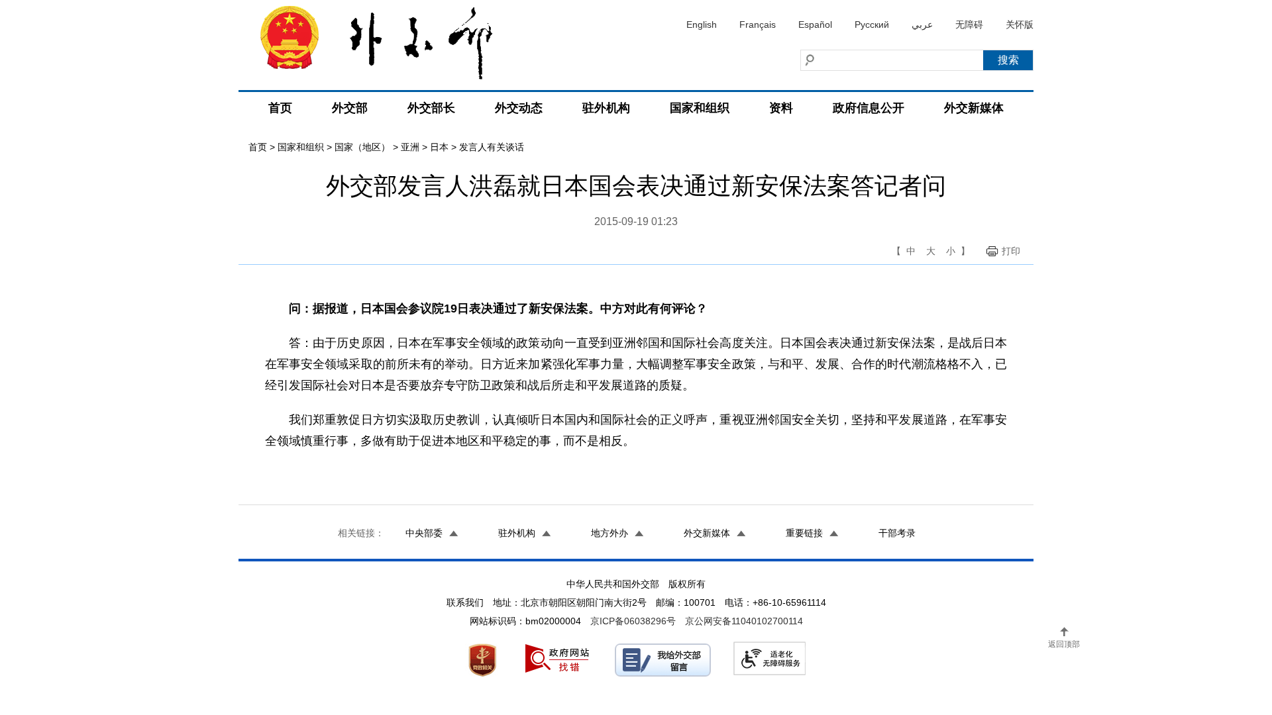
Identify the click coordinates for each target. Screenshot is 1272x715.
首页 (280, 108)
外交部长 (431, 108)
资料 (781, 108)
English (701, 24)
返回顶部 (1064, 644)
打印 (1011, 251)
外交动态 (519, 108)
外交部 (350, 108)
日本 (439, 147)
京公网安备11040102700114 (744, 621)
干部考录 (897, 533)
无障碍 (969, 24)
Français (757, 24)
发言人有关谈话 (491, 147)
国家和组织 (699, 108)
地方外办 (609, 533)
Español (815, 24)
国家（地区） (362, 147)
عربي (922, 24)
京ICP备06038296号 (633, 621)
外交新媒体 (974, 108)
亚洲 (410, 147)
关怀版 (1020, 24)
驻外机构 (606, 108)
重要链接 (804, 533)
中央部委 (424, 533)
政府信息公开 (868, 108)
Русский (872, 24)
